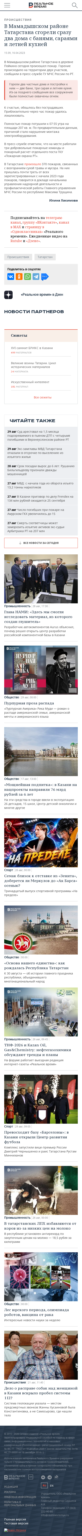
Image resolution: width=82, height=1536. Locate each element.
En (51, 1485)
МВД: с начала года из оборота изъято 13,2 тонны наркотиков (40, 485)
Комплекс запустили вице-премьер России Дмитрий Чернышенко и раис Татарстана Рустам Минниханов (40, 1143)
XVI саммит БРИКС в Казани (32, 350)
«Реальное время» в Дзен (42, 294)
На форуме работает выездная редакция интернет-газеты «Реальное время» (37, 1054)
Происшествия (18, 20)
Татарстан (45, 257)
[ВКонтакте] (10, 276)
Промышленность (17, 606)
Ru (44, 1485)
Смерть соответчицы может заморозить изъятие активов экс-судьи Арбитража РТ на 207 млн (35, 527)
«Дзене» (33, 241)
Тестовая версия (16, 1523)
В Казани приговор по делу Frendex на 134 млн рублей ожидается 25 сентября (40, 498)
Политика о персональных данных (20, 1504)
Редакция (11, 1486)
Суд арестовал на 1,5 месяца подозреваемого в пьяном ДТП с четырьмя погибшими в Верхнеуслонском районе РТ (38, 436)
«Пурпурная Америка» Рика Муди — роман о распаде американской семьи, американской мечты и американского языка (37, 710)
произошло (33, 164)
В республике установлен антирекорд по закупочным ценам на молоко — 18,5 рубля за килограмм (40, 1232)
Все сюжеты (43, 397)
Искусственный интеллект (30, 384)
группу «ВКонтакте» (39, 222)
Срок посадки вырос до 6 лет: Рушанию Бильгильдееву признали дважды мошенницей (41, 470)
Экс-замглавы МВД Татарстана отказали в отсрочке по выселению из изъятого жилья (35, 453)
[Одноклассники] (19, 276)
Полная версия (15, 1519)
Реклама (10, 1492)
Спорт (8, 870)
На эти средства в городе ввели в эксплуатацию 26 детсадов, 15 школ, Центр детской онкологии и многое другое (40, 796)
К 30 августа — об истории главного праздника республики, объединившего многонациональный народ (38, 972)
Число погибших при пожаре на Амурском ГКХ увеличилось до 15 (35, 512)
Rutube (16, 241)
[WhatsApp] (27, 276)
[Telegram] (36, 276)
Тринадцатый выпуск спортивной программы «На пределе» (40, 885)
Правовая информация (20, 1497)
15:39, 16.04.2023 (14, 53)
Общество (11, 697)
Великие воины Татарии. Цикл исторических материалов (33, 367)
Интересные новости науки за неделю (36, 1314)
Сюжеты (19, 335)
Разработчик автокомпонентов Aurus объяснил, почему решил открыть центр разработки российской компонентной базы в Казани (39, 623)
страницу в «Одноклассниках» (27, 229)
